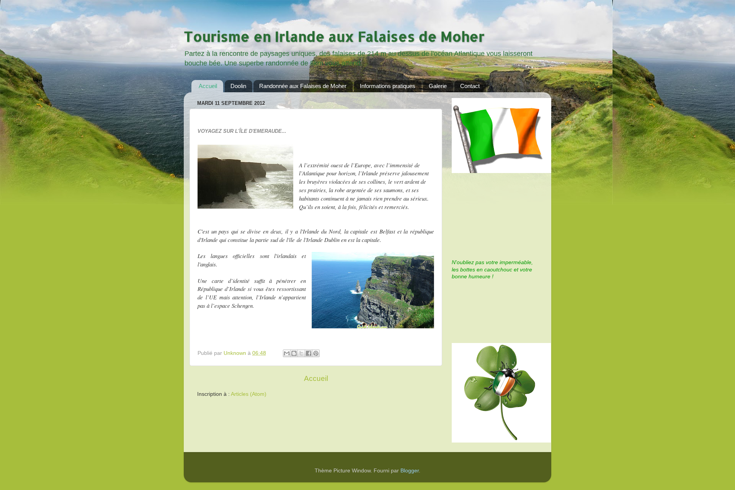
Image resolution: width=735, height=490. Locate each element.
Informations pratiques (387, 86)
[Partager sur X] (301, 353)
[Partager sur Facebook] (308, 353)
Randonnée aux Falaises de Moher (302, 86)
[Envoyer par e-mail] (287, 353)
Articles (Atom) (248, 394)
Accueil (208, 86)
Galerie (438, 86)
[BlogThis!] (294, 353)
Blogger (409, 471)
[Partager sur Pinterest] (316, 353)
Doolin (238, 86)
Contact (470, 86)
